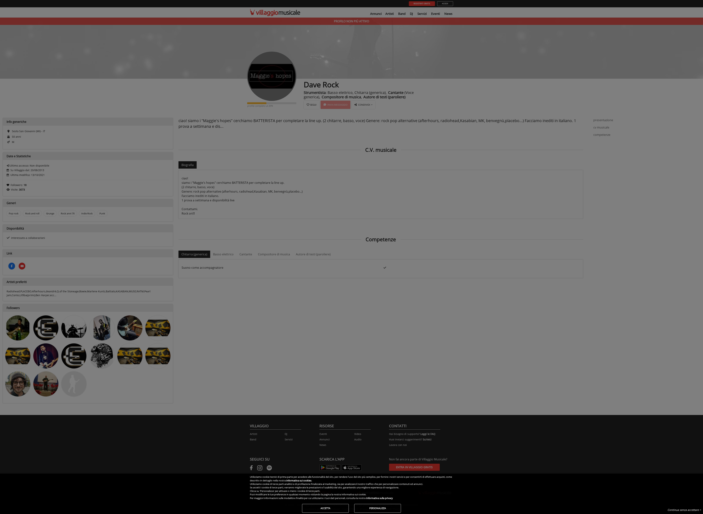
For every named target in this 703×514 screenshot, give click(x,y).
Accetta (325, 508)
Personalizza (377, 508)
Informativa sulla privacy (379, 498)
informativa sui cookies (298, 480)
